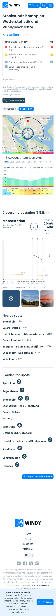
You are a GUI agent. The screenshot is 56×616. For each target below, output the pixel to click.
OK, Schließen (45, 602)
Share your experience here (38, 477)
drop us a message (40, 585)
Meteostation (13, 221)
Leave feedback (16, 100)
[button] (42, 226)
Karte (28, 534)
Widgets (28, 544)
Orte (28, 539)
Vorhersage (10, 109)
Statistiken (26, 109)
